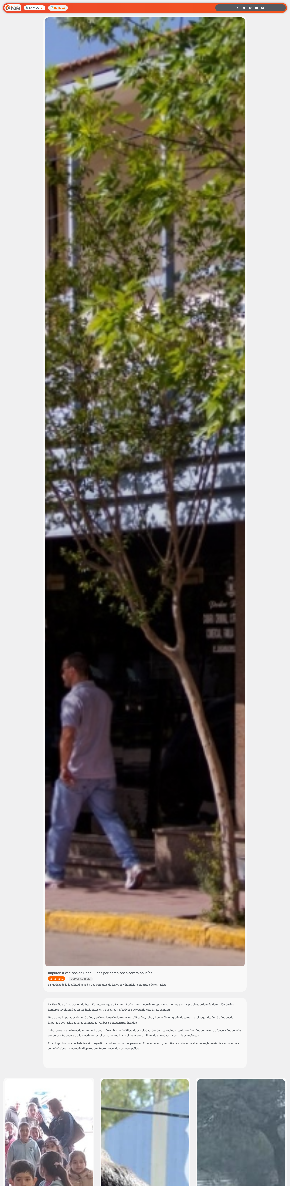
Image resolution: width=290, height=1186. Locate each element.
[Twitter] (244, 8)
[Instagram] (237, 8)
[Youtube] (256, 8)
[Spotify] (262, 8)
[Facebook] (250, 8)
